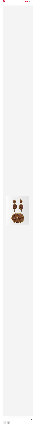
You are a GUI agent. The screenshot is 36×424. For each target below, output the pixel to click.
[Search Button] (29, 1)
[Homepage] (4, 1)
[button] (32, 419)
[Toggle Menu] (32, 1)
